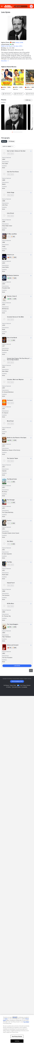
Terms (6, 1018)
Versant (15, 1017)
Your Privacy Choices (25, 685)
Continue (17, 1041)
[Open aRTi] (31, 6)
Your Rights (26, 1021)
